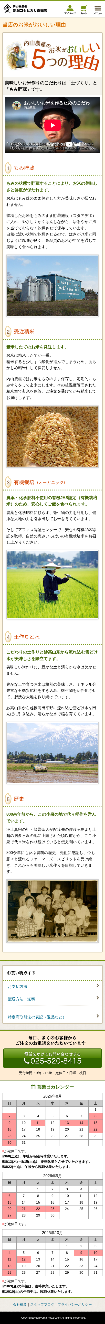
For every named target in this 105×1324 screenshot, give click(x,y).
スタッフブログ (42, 1304)
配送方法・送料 (21, 999)
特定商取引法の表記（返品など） (37, 1017)
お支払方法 (17, 986)
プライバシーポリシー (75, 1304)
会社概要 (20, 1304)
